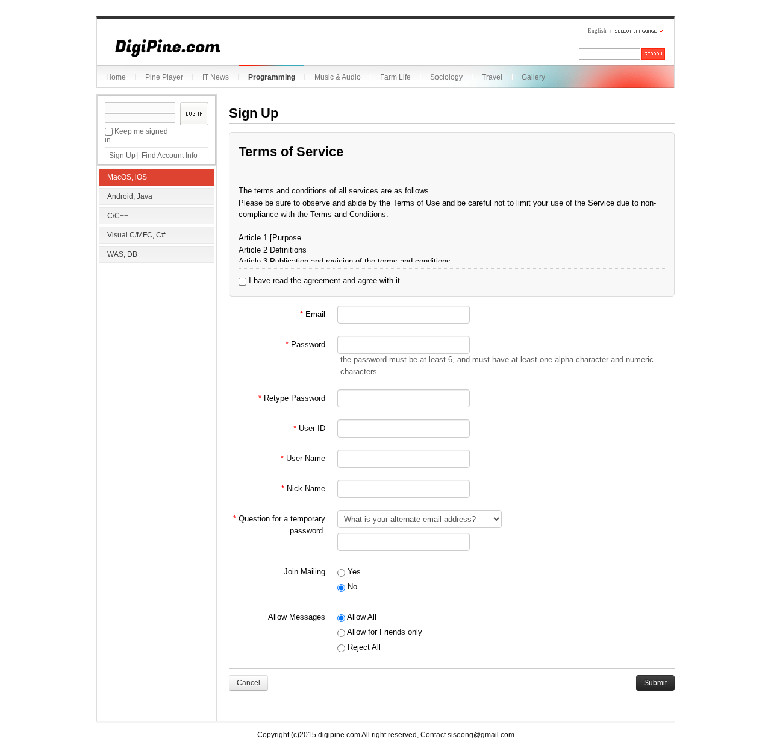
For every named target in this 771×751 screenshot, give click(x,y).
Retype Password (291, 398)
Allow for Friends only (383, 631)
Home (116, 77)
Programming (271, 77)
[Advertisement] (156, 343)
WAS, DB (122, 254)
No (351, 586)
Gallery (533, 77)
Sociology (446, 77)
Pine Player (164, 77)
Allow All (360, 616)
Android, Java (129, 196)
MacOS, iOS (127, 177)
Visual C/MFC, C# (136, 235)
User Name (303, 458)
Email (312, 314)
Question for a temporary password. (279, 524)
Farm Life (395, 77)
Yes (353, 571)
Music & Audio (337, 77)
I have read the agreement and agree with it (323, 280)
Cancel (248, 683)
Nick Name (303, 488)
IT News (215, 77)
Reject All (363, 647)
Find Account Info (170, 155)
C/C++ (117, 216)
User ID (309, 428)
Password (305, 344)
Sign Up (122, 155)
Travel (492, 77)
